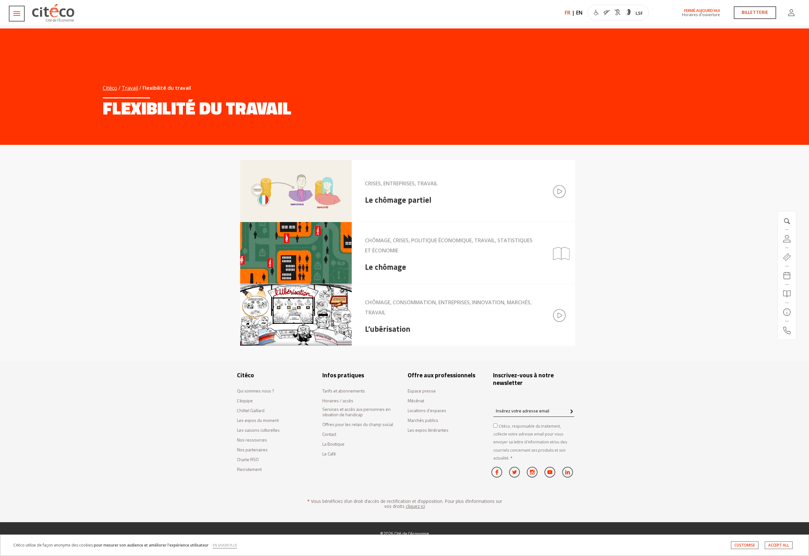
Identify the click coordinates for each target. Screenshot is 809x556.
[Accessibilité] (618, 13)
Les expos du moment (258, 420)
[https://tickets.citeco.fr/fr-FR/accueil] (787, 257)
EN (579, 12)
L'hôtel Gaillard (251, 411)
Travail (130, 87)
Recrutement (249, 469)
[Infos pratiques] (787, 312)
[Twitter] (514, 472)
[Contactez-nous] (787, 330)
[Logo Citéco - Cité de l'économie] (54, 12)
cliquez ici (415, 506)
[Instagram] (532, 472)
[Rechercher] (787, 294)
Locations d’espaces (427, 411)
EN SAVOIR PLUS (225, 545)
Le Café (329, 454)
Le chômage (385, 267)
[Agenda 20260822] (787, 275)
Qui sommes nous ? (255, 391)
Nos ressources (252, 440)
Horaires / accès (337, 401)
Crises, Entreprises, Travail (401, 183)
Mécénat (416, 401)
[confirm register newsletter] (571, 411)
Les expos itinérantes (428, 430)
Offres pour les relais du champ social (357, 425)
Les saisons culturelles (258, 430)
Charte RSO (248, 460)
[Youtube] (549, 472)
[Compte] (791, 13)
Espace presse (422, 391)
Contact (329, 434)
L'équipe (245, 401)
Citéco (110, 87)
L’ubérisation (387, 329)
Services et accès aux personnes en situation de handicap (356, 412)
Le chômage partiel (398, 200)
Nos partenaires (252, 450)
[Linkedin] (567, 472)
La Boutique (333, 444)
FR (567, 12)
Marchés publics (423, 420)
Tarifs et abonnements (343, 391)
